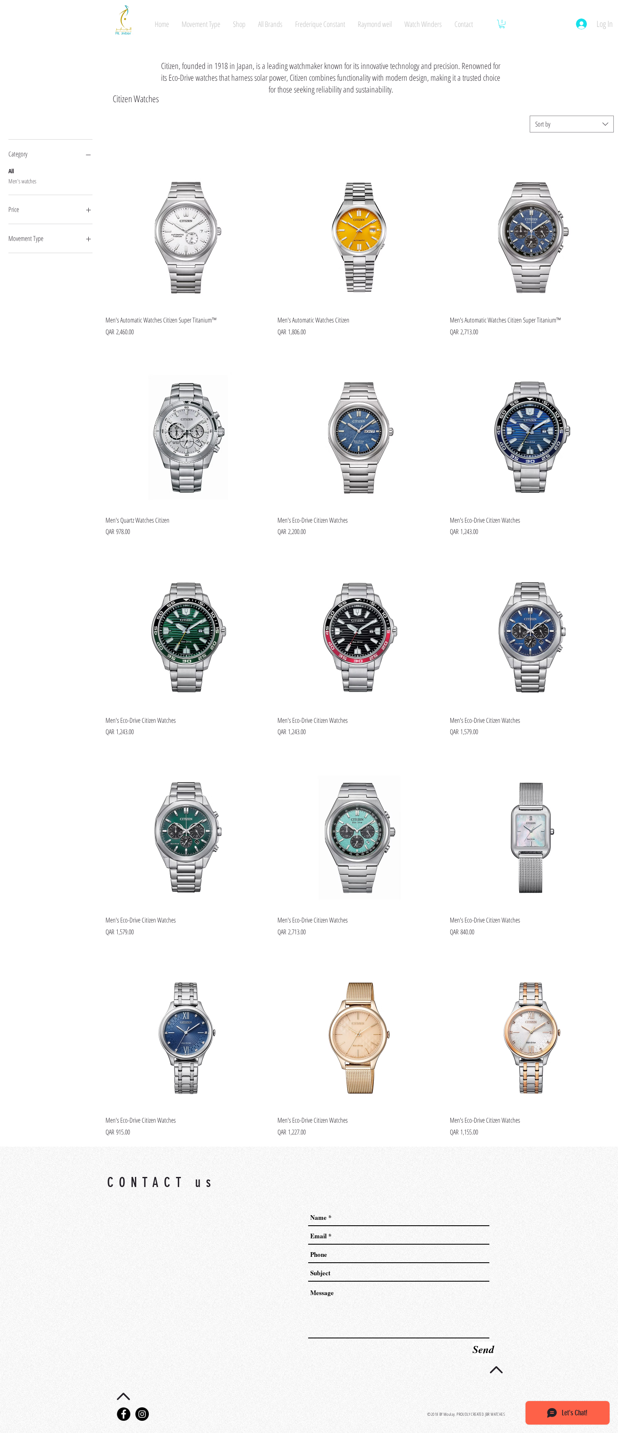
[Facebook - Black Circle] (123, 1414)
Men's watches (22, 181)
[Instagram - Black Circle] (142, 1414)
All (11, 171)
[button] (502, 24)
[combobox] (572, 124)
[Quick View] (187, 227)
